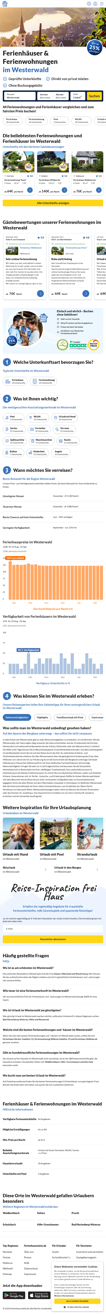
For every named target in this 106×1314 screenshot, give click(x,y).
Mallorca (7, 1262)
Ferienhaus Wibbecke (49, 180)
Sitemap (7, 1273)
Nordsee (7, 1251)
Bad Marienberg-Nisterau (15, 1019)
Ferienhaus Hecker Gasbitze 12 (18, 1039)
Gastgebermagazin (86, 1257)
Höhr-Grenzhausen (70, 1061)
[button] (102, 3)
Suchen (94, 96)
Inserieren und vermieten (89, 1251)
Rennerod (44, 1019)
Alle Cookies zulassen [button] (77, 1301)
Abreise (59, 94)
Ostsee (6, 1257)
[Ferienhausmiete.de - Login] (96, 3)
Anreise (44, 94)
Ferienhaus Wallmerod (84, 180)
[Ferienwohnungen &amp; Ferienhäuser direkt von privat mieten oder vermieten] (5, 3)
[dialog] (77, 1286)
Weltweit (8, 1268)
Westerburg (81, 973)
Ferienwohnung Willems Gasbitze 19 (52, 1039)
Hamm (57, 973)
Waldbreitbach (52, 1061)
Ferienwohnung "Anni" (15, 180)
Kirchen (94, 743)
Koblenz (57, 792)
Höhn (31, 1019)
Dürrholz (88, 1061)
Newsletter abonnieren (53, 939)
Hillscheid (66, 973)
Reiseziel (10, 94)
